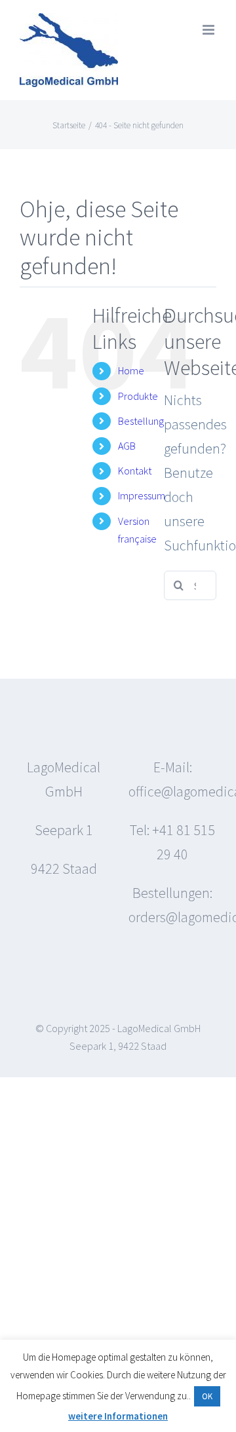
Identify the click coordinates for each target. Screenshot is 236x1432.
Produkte (138, 396)
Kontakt (134, 470)
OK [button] (207, 1396)
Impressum (141, 495)
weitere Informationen (118, 1416)
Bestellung (141, 420)
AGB (127, 445)
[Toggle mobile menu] (209, 30)
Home (131, 370)
